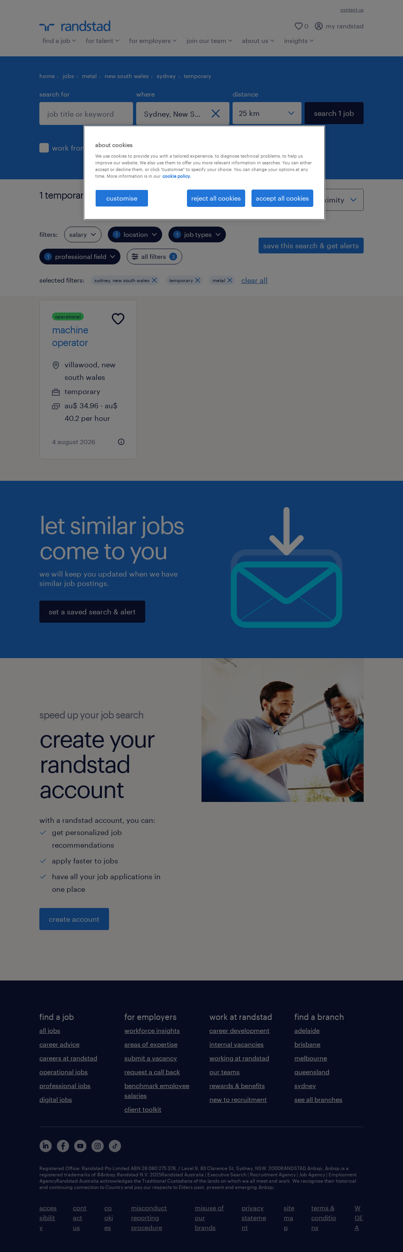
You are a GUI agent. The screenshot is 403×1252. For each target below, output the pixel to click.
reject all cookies (216, 198)
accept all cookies (282, 198)
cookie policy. (177, 176)
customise (121, 198)
